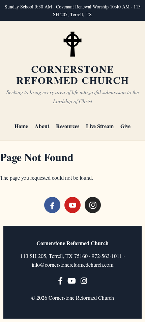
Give (125, 126)
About (42, 126)
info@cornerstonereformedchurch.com (72, 264)
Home (21, 126)
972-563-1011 (107, 255)
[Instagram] (93, 205)
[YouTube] (72, 205)
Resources (67, 126)
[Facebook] (52, 205)
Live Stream (100, 126)
